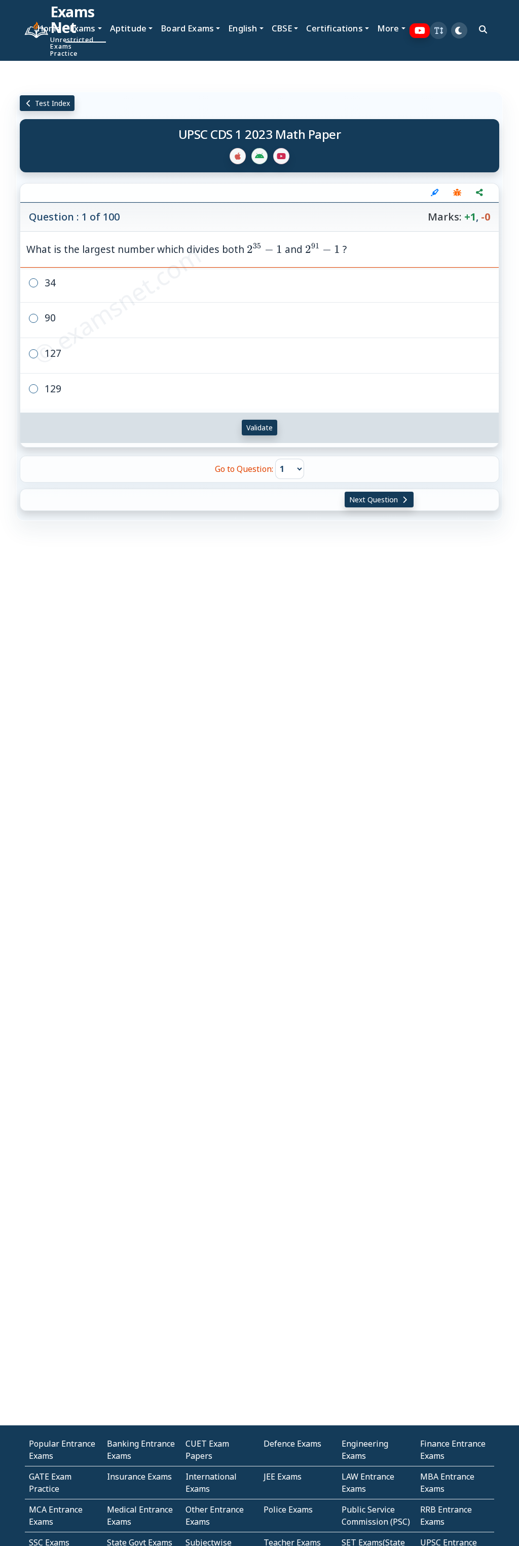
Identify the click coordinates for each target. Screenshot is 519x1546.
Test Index (51, 103)
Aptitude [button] (128, 28)
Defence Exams (292, 1443)
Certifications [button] (334, 28)
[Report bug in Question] (457, 192)
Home (49, 28)
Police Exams (288, 1509)
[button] (438, 30)
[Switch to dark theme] (459, 30)
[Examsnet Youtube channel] (420, 30)
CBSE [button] (282, 28)
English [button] (242, 28)
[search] (483, 29)
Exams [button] (82, 28)
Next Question (374, 499)
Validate (259, 427)
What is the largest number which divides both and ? (186, 249)
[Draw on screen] (435, 192)
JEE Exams (283, 1476)
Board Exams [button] (187, 28)
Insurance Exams (139, 1476)
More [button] (388, 28)
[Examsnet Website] (28, 30)
